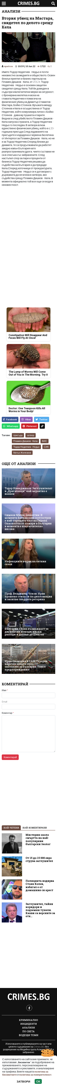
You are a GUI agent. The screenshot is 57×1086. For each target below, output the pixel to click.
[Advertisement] (28, 218)
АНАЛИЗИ (11, 11)
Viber (28, 419)
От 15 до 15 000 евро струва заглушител (39, 859)
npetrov (8, 66)
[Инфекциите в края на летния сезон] (28, 554)
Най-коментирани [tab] (35, 827)
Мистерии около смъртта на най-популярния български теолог (38, 839)
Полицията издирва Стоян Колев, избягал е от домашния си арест (40, 885)
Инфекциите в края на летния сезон (25, 563)
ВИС (44, 441)
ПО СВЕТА (28, 1031)
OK (38, 1081)
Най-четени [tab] (11, 827)
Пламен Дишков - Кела (25, 441)
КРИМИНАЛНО (28, 1020)
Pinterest (31, 426)
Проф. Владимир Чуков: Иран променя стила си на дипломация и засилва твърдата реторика (28, 596)
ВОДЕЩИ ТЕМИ (28, 1035)
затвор (30, 435)
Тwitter (43, 419)
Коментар (8, 713)
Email (4, 701)
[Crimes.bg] (28, 997)
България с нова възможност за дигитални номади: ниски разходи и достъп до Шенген (26, 631)
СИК (46, 446)
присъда (18, 435)
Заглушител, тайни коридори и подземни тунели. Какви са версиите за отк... (40, 910)
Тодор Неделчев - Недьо (26, 446)
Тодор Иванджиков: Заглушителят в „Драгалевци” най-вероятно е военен (28, 491)
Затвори (23, 1081)
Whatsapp (12, 426)
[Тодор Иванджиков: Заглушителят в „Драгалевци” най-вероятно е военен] (28, 483)
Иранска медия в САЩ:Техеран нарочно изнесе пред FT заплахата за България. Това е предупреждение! (26, 665)
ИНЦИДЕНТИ (28, 1023)
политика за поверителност (35, 1074)
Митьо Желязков (22, 452)
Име (5, 690)
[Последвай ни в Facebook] (29, 1008)
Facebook (11, 419)
